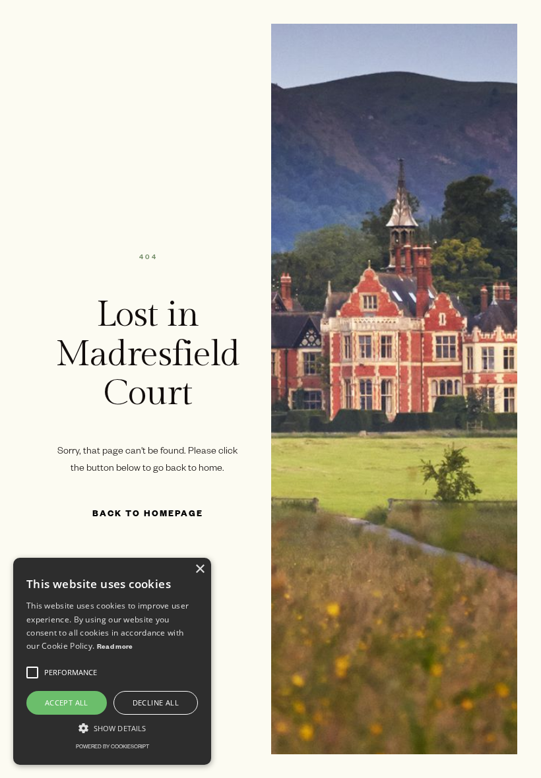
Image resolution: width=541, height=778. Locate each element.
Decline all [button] (156, 702)
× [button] (200, 569)
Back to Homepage (147, 515)
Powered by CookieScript (112, 747)
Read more (115, 647)
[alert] (112, 661)
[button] (32, 672)
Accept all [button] (66, 702)
